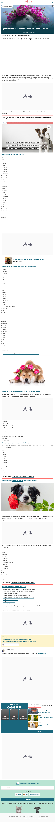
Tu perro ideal (14, 35)
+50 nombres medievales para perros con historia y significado (19, 641)
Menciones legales (14, 819)
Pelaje (39, 715)
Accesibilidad (42, 819)
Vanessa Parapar (25, 32)
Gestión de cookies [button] (29, 819)
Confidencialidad (42, 816)
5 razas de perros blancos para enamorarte (45, 718)
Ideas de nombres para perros (24, 35)
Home (4, 35)
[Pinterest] (20, 707)
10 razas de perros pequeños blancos (45, 724)
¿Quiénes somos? (13, 816)
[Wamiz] (29, 2)
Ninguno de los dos (34, 794)
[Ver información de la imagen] (53, 6)
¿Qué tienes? (27, 791)
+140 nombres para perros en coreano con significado (17, 639)
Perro (19, 794)
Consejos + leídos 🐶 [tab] (34, 705)
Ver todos (41, 732)
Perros (8, 35)
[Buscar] (5, 1)
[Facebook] (8, 707)
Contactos (31, 816)
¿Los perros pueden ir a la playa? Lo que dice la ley (44, 711)
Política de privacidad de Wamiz (28, 803)
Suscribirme (27, 799)
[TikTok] (17, 707)
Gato (27, 794)
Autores (23, 816)
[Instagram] (14, 707)
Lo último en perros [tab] (47, 705)
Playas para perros (42, 709)
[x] (11, 707)
